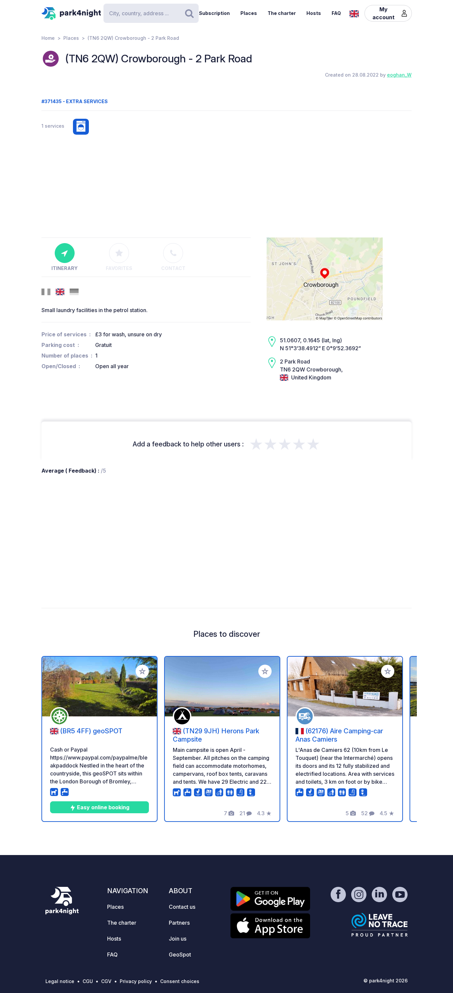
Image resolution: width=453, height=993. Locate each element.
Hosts (313, 13)
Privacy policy (136, 981)
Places (248, 13)
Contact (173, 268)
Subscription (214, 13)
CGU (88, 981)
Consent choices (179, 981)
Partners (179, 922)
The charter (282, 13)
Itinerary (64, 268)
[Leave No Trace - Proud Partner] (380, 925)
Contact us (182, 906)
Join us (177, 938)
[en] (354, 13)
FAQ (336, 13)
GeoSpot (180, 954)
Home (48, 38)
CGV (106, 981)
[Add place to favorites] (142, 671)
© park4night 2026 (385, 980)
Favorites (119, 268)
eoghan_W (399, 75)
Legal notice (59, 981)
